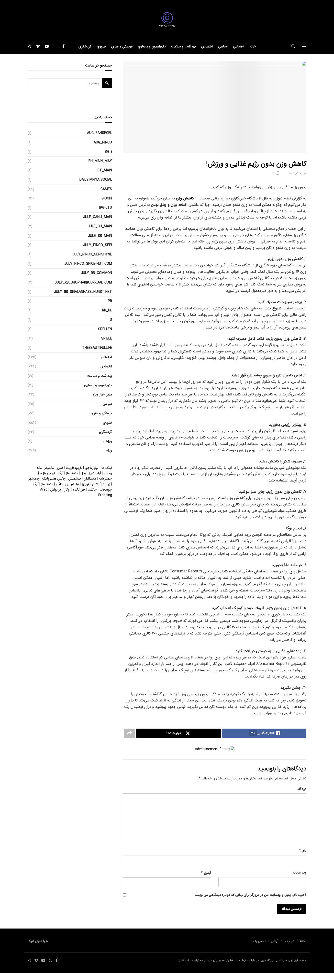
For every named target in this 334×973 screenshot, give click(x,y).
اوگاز (67, 489)
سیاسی (223, 46)
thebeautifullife (97, 347)
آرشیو (274, 941)
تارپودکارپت (74, 467)
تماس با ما (259, 941)
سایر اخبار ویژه (102, 394)
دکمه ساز (72, 473)
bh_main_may (100, 161)
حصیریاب (105, 478)
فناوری (101, 46)
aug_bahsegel (99, 133)
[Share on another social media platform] (129, 733)
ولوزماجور (91, 467)
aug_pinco (103, 142)
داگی (59, 484)
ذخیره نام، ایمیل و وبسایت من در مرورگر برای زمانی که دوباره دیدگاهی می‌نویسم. (250, 894)
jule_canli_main (97, 217)
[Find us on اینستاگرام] (29, 46)
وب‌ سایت (299, 872)
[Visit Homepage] (167, 19)
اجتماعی (238, 46)
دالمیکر (49, 467)
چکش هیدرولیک (54, 478)
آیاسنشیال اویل (91, 473)
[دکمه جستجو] (293, 46)
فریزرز (85, 484)
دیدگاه (302, 789)
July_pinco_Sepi (97, 245)
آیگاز (60, 473)
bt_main (105, 170)
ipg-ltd (105, 207)
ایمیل (205, 872)
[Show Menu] (304, 46)
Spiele (106, 338)
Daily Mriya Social (95, 179)
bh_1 (108, 151)
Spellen (105, 329)
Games (106, 189)
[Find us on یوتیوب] (47, 46)
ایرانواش (56, 489)
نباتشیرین (72, 484)
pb (110, 301)
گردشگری (84, 46)
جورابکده (79, 489)
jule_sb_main (100, 236)
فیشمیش (74, 478)
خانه (253, 46)
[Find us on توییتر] (55, 46)
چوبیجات (106, 489)
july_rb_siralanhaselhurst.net (83, 292)
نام (302, 850)
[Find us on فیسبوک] (63, 46)
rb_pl (107, 310)
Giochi (106, 198)
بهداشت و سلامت (183, 46)
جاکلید (92, 489)
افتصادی (207, 46)
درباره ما (289, 941)
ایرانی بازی (47, 473)
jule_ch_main (100, 226)
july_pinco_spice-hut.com (88, 263)
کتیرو (59, 467)
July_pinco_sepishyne (92, 254)
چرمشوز (34, 478)
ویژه (109, 450)
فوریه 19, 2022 (297, 173)
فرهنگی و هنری (122, 46)
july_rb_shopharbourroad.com (83, 282)
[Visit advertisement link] (214, 749)
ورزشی (107, 441)
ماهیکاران (90, 478)
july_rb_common (96, 273)
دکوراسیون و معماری (152, 46)
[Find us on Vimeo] (38, 46)
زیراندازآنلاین (101, 484)
